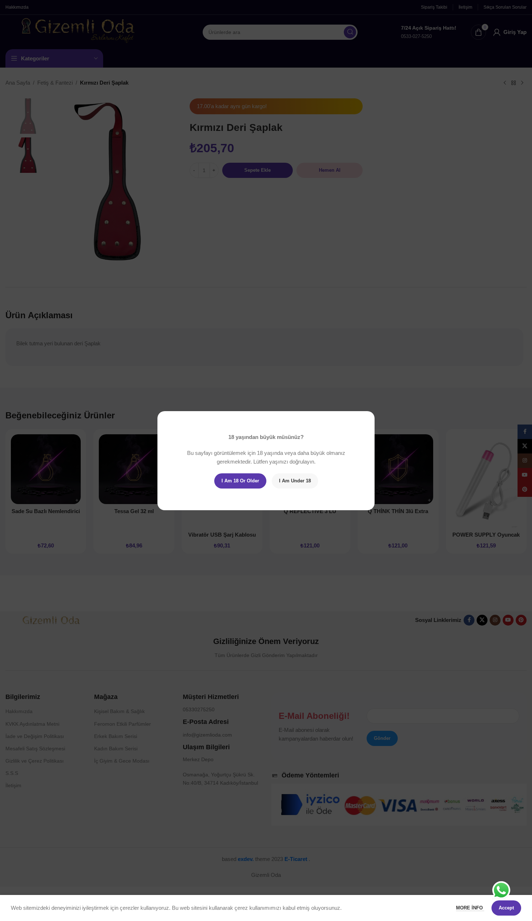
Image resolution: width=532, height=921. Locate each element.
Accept (506, 908)
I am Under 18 (295, 480)
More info (470, 908)
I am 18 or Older (240, 480)
